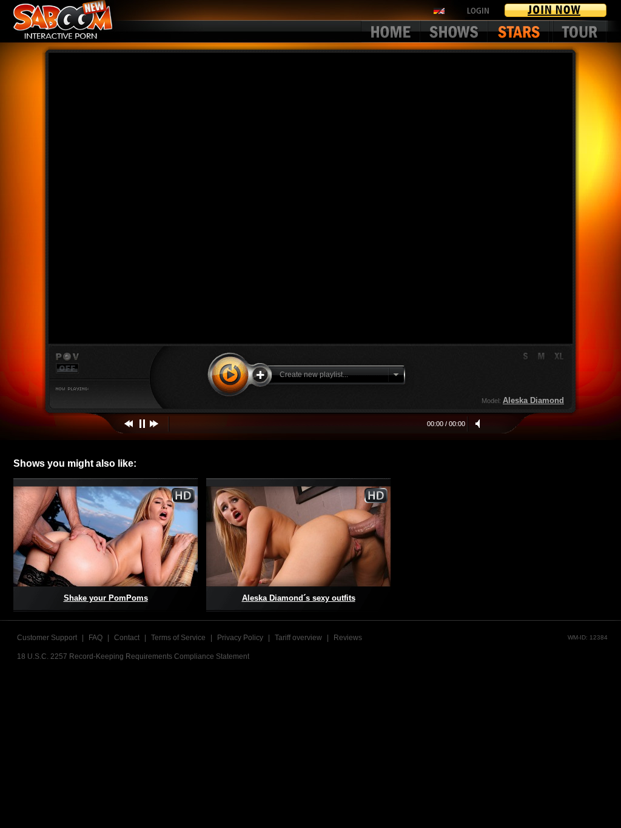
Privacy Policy (240, 637)
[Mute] (479, 424)
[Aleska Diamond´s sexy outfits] (298, 545)
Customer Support (47, 637)
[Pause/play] (142, 424)
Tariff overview (298, 637)
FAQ (95, 637)
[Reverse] (130, 424)
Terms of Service (178, 637)
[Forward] (155, 424)
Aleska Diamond (533, 400)
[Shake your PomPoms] (105, 545)
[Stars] (521, 31)
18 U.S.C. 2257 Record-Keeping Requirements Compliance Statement (133, 656)
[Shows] (454, 31)
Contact (126, 637)
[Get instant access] (556, 10)
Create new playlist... (314, 374)
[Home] (390, 31)
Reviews (348, 637)
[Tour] (580, 31)
